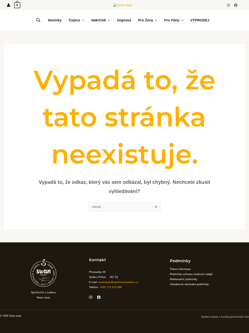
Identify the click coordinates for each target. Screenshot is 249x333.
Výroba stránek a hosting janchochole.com (225, 316)
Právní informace (180, 269)
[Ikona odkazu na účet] (8, 5)
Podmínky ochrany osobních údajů (191, 274)
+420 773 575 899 (110, 287)
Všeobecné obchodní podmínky (189, 284)
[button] (38, 20)
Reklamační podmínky (183, 279)
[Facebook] (236, 5)
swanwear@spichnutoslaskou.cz (118, 282)
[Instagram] (228, 5)
